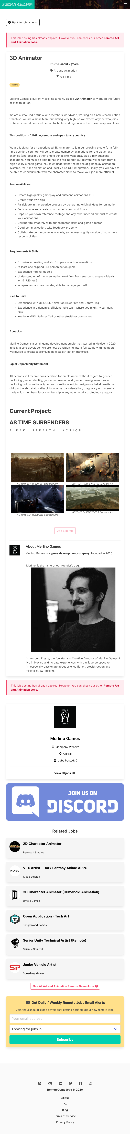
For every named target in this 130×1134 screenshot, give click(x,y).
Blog (65, 1110)
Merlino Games (65, 738)
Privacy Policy (65, 1122)
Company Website (67, 747)
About (65, 1097)
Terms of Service (65, 1116)
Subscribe (65, 1040)
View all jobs (62, 773)
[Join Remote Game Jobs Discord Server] (65, 820)
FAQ (65, 1104)
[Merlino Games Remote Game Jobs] (65, 717)
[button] (125, 4)
